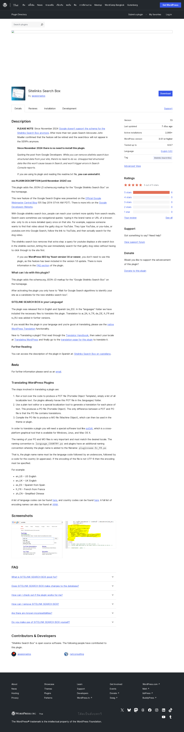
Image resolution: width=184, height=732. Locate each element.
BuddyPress (150, 698)
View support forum (134, 242)
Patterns (48, 698)
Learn (79, 684)
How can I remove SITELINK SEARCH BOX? (35, 604)
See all (169, 217)
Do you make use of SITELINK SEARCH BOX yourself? (41, 622)
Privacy (15, 698)
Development (69, 108)
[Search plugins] (42, 24)
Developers (82, 693)
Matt (146, 689)
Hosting (15, 693)
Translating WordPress (26, 339)
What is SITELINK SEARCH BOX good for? (34, 577)
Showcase (49, 684)
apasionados (38, 95)
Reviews (32, 108)
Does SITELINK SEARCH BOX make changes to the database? (45, 586)
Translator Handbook (77, 335)
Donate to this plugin (135, 270)
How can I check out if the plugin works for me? (37, 595)
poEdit (89, 428)
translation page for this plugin (77, 339)
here (55, 500)
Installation (50, 108)
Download (165, 93)
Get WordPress (170, 5)
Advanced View (132, 166)
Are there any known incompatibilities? (32, 613)
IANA (55, 504)
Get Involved (116, 684)
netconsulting (77, 654)
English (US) (166, 151)
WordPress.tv (84, 698)
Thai (41, 714)
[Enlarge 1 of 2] (58, 524)
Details (18, 108)
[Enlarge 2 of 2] (112, 524)
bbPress (148, 693)
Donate (114, 693)
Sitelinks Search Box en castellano (92, 353)
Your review (130, 217)
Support (168, 108)
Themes (48, 689)
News (14, 689)
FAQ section (43, 265)
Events (113, 689)
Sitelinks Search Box (162, 158)
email (58, 371)
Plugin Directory (19, 14)
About (14, 684)
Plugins (47, 693)
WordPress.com (151, 684)
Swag (114, 698)
